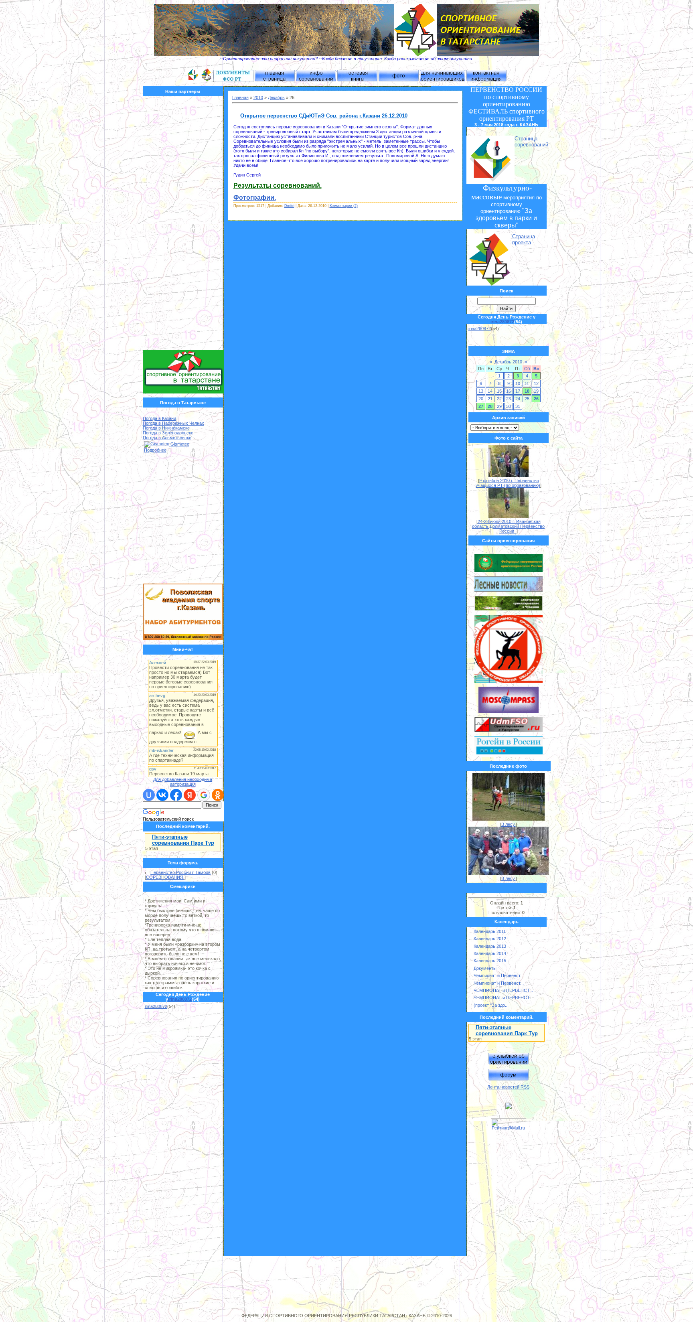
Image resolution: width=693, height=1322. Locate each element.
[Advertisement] (183, 225)
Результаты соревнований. (277, 185)
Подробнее (155, 450)
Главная (240, 97)
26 (536, 398)
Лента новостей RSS (508, 1087)
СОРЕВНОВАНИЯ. (165, 877)
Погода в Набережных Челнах (173, 423)
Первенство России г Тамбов (180, 872)
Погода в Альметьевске (167, 437)
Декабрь (276, 97)
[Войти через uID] (149, 795)
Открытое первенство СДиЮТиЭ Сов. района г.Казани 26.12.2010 (323, 116)
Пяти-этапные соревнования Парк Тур (183, 840)
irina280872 (180, 999)
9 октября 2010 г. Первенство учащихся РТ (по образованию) (508, 483)
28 (490, 406)
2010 (258, 97)
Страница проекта (523, 239)
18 (527, 391)
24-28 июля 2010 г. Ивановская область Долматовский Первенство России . (508, 526)
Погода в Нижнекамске (166, 428)
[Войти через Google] (203, 795)
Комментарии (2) (344, 206)
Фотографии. (254, 197)
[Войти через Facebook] (176, 795)
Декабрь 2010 (508, 361)
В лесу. (508, 824)
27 (480, 406)
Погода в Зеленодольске (168, 432)
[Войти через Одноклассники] (218, 795)
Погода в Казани (159, 418)
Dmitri (289, 206)
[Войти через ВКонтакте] (162, 795)
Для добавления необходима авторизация (182, 782)
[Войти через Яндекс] (190, 795)
